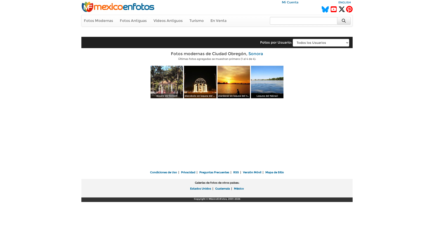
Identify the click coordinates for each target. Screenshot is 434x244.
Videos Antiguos (168, 21)
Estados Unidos (200, 188)
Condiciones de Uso (163, 172)
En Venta (218, 21)
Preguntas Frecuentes (214, 172)
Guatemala (222, 188)
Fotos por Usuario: (276, 42)
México (239, 188)
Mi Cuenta (290, 2)
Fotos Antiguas (133, 21)
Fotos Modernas (98, 21)
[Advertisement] (217, 135)
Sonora (255, 53)
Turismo (196, 21)
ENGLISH (344, 2)
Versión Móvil (252, 172)
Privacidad (188, 172)
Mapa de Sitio (274, 172)
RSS (236, 172)
